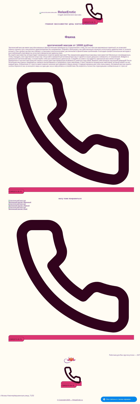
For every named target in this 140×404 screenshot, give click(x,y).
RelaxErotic (67, 12)
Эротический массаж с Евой (18, 209)
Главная (49, 24)
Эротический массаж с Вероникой (20, 202)
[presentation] (70, 201)
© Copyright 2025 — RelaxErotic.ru (70, 400)
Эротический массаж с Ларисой (19, 205)
